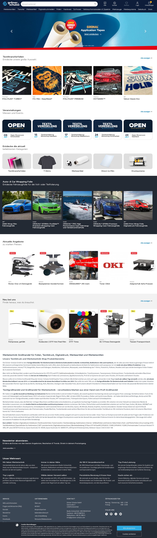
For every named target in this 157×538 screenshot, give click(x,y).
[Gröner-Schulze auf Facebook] (106, 515)
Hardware (67, 9)
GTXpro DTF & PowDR (93, 425)
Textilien (15, 423)
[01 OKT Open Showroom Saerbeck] (138, 126)
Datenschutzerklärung (101, 531)
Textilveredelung (69, 423)
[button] (12, 31)
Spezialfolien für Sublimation (26, 425)
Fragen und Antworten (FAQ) (12, 506)
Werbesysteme (130, 9)
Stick (150, 9)
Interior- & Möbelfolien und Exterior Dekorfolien (103, 423)
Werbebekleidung (77, 425)
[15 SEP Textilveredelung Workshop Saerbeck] (47, 126)
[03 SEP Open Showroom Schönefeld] (16, 126)
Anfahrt (37, 506)
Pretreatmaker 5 (134, 425)
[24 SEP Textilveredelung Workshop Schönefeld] (107, 126)
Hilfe (105, 5)
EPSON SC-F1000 (108, 425)
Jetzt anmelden (8, 448)
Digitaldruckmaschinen (62, 425)
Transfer (21, 9)
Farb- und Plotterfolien (130, 423)
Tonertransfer (57, 423)
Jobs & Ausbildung (41, 516)
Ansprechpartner (40, 509)
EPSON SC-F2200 (121, 425)
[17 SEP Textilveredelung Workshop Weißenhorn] (77, 126)
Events (5, 516)
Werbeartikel (31, 9)
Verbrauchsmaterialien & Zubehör (96, 9)
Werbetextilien (9, 9)
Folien (58, 9)
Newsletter (6, 513)
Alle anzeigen (145, 58)
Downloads (6, 519)
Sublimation (80, 423)
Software (77, 9)
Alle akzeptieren (129, 528)
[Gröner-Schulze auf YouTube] (120, 515)
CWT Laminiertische (45, 425)
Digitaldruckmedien (46, 9)
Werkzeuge (117, 9)
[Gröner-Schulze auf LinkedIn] (116, 515)
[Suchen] (95, 4)
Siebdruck (142, 9)
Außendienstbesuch (41, 513)
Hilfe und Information (10, 503)
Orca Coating (144, 423)
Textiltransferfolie (44, 423)
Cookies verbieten (129, 534)
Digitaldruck (24, 423)
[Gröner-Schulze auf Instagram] (111, 515)
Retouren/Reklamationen (43, 519)
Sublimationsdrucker (66, 373)
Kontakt (5, 509)
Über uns (38, 503)
